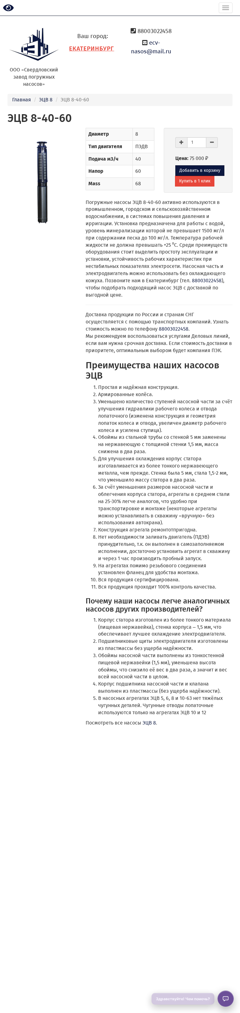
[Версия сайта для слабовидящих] (8, 8)
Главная (21, 100)
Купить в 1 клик (194, 181)
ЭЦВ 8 (45, 100)
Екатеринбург (91, 48)
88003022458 (207, 281)
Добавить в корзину (199, 170)
